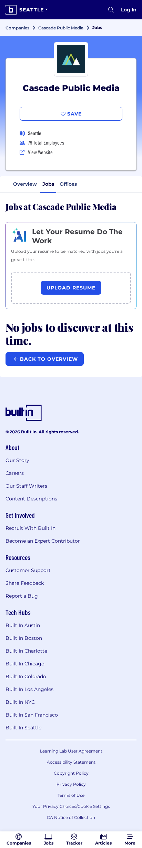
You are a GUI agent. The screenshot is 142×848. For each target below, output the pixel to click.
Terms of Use (71, 795)
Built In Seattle (23, 728)
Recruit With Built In (30, 528)
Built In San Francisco (32, 715)
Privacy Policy (71, 784)
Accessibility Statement (71, 762)
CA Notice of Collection (71, 817)
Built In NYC (20, 702)
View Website (40, 152)
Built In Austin (23, 625)
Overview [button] (25, 184)
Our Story (17, 460)
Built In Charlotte (26, 651)
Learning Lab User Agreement (71, 751)
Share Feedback (25, 583)
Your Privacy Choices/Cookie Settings (71, 806)
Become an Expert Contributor (43, 541)
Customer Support (28, 570)
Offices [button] (68, 184)
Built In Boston (24, 638)
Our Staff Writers (26, 486)
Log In (128, 10)
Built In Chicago (25, 664)
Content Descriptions (31, 499)
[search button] (110, 9)
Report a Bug (22, 596)
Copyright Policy (71, 773)
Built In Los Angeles (29, 689)
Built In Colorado (26, 676)
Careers (15, 473)
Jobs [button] (48, 184)
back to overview (48, 359)
